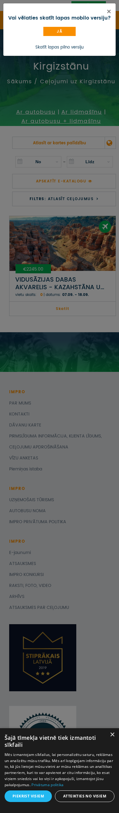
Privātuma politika (47, 784)
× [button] (112, 734)
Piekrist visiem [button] (28, 796)
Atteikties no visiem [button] (84, 796)
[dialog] (59, 770)
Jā (59, 31)
